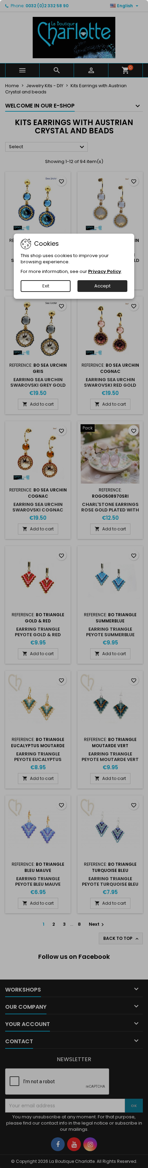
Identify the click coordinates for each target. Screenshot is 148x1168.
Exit (45, 286)
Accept (102, 286)
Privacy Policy (104, 271)
